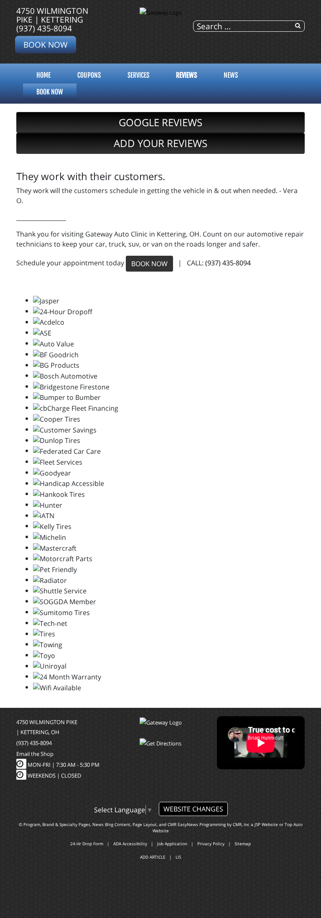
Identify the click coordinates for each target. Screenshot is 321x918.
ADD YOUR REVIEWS (160, 143)
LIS (178, 857)
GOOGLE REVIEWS (160, 122)
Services (138, 75)
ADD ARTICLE (153, 857)
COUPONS (89, 75)
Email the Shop (35, 754)
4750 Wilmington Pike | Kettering (52, 15)
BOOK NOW (149, 263)
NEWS (231, 75)
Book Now (45, 44)
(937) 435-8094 (44, 28)
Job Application (172, 844)
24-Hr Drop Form (86, 844)
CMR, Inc (241, 824)
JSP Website (266, 824)
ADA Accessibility (130, 844)
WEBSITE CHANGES (193, 809)
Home (43, 75)
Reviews (186, 75)
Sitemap (242, 844)
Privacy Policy (210, 844)
